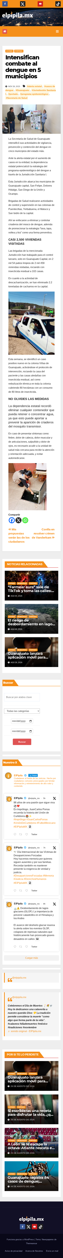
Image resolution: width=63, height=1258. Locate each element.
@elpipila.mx (19, 977)
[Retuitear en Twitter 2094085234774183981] (22, 947)
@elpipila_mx (34, 798)
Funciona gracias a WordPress (21, 1239)
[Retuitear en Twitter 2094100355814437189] (22, 891)
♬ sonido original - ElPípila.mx (24, 1031)
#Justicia (18, 879)
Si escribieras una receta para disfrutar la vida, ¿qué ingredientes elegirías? (31, 1114)
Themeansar (31, 1243)
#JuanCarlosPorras (37, 819)
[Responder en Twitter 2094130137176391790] (16, 834)
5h (44, 798)
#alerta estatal (34, 86)
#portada (13, 94)
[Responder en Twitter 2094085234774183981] (16, 947)
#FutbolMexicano (46, 823)
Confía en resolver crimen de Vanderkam (43, 533)
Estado (9, 51)
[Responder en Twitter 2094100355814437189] (16, 891)
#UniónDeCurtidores (25, 823)
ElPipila (18, 798)
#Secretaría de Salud (16, 98)
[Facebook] (12, 520)
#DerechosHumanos (35, 879)
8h (44, 904)
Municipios (22, 583)
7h (44, 848)
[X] (18, 520)
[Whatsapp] (25, 520)
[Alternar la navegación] (57, 31)
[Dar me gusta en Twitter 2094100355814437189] (27, 891)
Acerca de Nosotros (34, 1251)
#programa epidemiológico (34, 94)
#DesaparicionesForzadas (28, 875)
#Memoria (48, 875)
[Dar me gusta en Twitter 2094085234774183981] (27, 947)
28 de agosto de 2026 (23, 1186)
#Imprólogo (20, 819)
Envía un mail (52, 1251)
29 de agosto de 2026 (23, 1086)
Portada (18, 51)
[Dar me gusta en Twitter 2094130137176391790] (27, 834)
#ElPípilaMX (20, 826)
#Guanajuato (22, 90)
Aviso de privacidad (13, 1251)
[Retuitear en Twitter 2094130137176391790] (22, 834)
